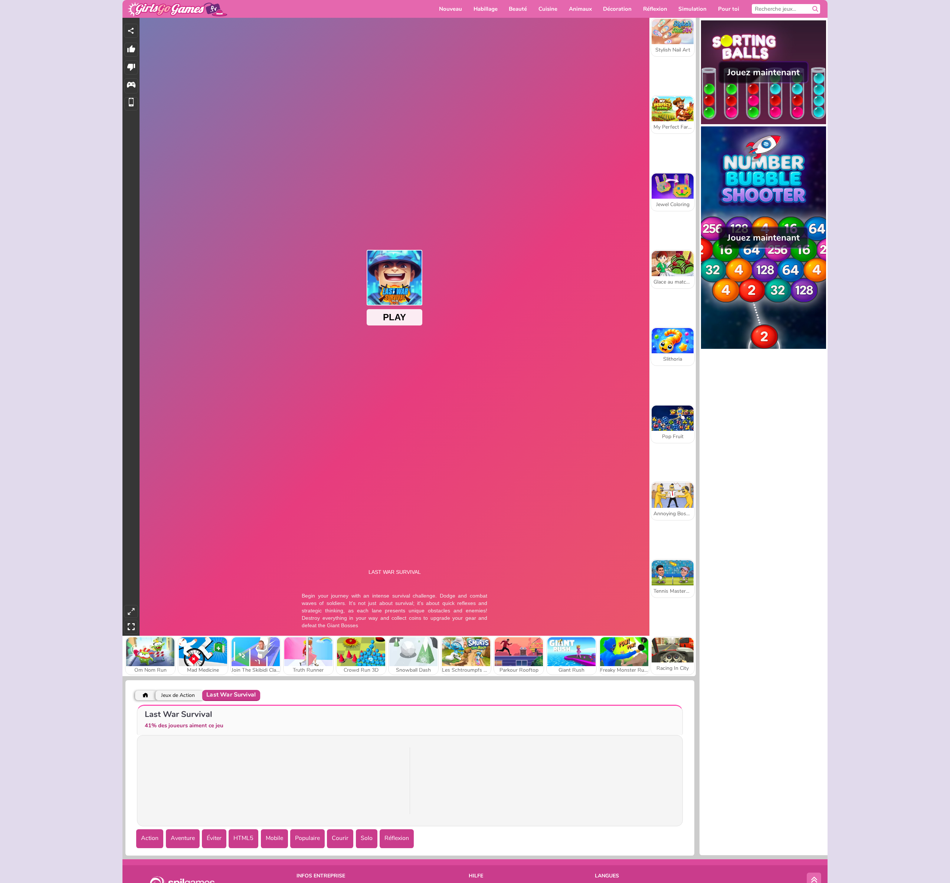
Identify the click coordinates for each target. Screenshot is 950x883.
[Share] (131, 31)
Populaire (307, 838)
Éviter (214, 838)
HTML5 (243, 838)
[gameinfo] (131, 85)
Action (149, 838)
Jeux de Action (178, 695)
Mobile (274, 838)
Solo (367, 838)
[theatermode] (131, 611)
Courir (340, 838)
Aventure (183, 838)
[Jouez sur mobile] (131, 104)
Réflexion (396, 838)
